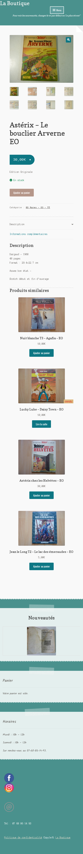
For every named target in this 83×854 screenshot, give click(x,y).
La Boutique (15, 3)
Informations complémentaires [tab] (28, 234)
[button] (68, 39)
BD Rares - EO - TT (38, 207)
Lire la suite (41, 424)
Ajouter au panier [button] (41, 353)
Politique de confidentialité (23, 837)
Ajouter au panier (21, 193)
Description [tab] (17, 224)
